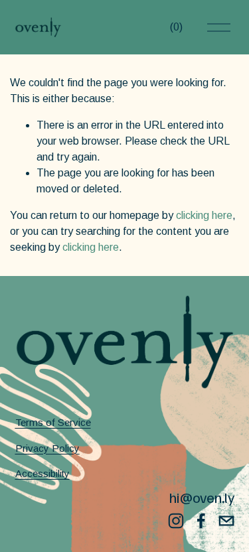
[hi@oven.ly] (226, 521)
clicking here (204, 215)
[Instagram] (176, 521)
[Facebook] (201, 521)
